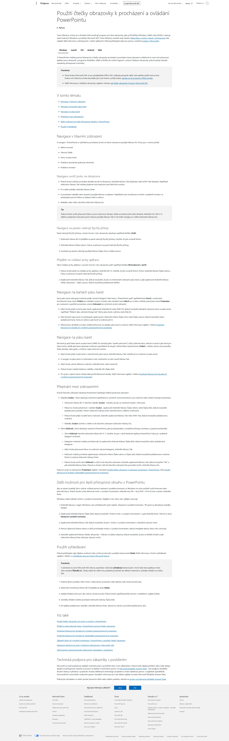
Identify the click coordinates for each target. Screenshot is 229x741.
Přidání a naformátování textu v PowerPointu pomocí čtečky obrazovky (86, 626)
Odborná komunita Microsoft (156, 713)
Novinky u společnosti (186, 704)
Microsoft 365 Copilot (120, 723)
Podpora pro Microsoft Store (60, 708)
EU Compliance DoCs (187, 736)
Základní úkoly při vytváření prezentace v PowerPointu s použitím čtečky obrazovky (91, 640)
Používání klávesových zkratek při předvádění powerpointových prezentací (87, 635)
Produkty (76, 3)
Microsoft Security (119, 704)
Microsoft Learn (152, 704)
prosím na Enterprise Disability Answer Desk (148, 679)
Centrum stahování (57, 704)
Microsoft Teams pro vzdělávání (93, 708)
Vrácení (54, 711)
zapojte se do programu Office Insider (137, 78)
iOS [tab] (82, 50)
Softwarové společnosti (154, 725)
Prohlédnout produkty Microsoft (28, 711)
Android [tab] (90, 50)
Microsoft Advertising (120, 719)
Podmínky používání (144, 736)
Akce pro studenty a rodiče (91, 723)
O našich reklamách (172, 736)
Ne (135, 687)
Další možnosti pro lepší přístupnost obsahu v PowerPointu (85, 121)
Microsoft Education (90, 700)
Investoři (182, 711)
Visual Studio (151, 729)
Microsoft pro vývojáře (154, 700)
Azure (116, 708)
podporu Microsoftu (150, 41)
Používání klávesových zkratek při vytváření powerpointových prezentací (87, 631)
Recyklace (55, 719)
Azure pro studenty (89, 727)
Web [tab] (100, 50)
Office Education (89, 715)
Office (67, 3)
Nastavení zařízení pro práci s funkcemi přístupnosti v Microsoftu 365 (85, 645)
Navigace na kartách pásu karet (73, 106)
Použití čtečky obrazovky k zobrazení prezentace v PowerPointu (133, 469)
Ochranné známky (158, 736)
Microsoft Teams (119, 727)
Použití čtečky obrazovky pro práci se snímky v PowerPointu (81, 621)
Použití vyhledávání (69, 126)
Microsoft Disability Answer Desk (133, 668)
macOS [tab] (74, 50)
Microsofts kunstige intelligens (123, 700)
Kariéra (182, 700)
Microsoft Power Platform (155, 721)
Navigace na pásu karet (70, 111)
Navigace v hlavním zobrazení (73, 101)
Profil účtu (55, 700)
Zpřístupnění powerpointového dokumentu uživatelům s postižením (85, 650)
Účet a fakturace (100, 3)
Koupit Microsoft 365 (131, 3)
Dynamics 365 (118, 711)
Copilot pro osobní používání (27, 704)
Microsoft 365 (56, 3)
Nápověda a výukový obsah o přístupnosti (147, 38)
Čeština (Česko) (27, 735)
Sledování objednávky (58, 715)
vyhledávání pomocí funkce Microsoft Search (90, 556)
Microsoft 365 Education (91, 711)
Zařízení (87, 3)
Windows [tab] (63, 50)
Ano (120, 687)
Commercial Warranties (59, 723)
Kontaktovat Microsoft (112, 736)
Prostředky (114, 3)
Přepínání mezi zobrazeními (72, 116)
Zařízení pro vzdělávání (90, 704)
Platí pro (62, 28)
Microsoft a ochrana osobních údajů (190, 708)
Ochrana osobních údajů (128, 736)
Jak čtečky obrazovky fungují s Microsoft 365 (129, 83)
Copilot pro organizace (25, 700)
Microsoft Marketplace (154, 717)
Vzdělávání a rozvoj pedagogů (92, 719)
